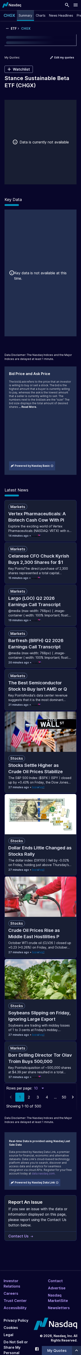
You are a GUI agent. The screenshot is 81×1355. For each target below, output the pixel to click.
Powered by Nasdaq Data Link (35, 1182)
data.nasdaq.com (43, 1173)
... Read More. (28, 407)
